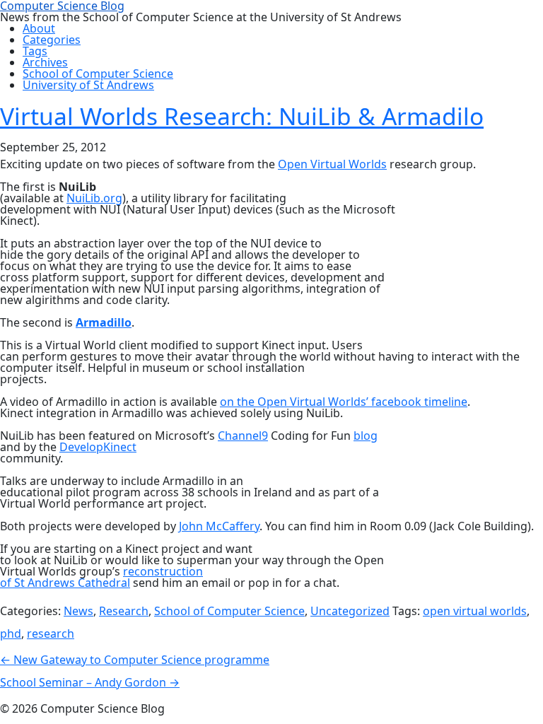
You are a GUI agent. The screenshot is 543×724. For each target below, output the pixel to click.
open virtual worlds (475, 611)
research (50, 633)
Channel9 (243, 435)
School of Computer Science (229, 611)
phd (10, 633)
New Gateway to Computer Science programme (134, 659)
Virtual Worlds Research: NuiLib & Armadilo (242, 116)
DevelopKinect (97, 447)
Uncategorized (350, 611)
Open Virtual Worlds (332, 164)
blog (366, 435)
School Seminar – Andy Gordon (90, 682)
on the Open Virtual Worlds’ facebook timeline (343, 401)
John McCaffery (219, 526)
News (78, 611)
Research (123, 611)
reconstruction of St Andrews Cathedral (101, 577)
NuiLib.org (94, 198)
